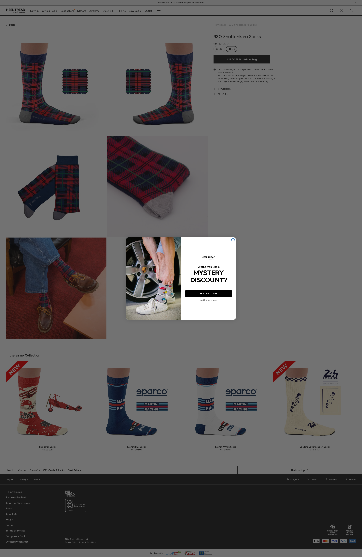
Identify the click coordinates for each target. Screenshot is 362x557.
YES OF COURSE (208, 293)
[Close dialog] (233, 240)
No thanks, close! (208, 300)
